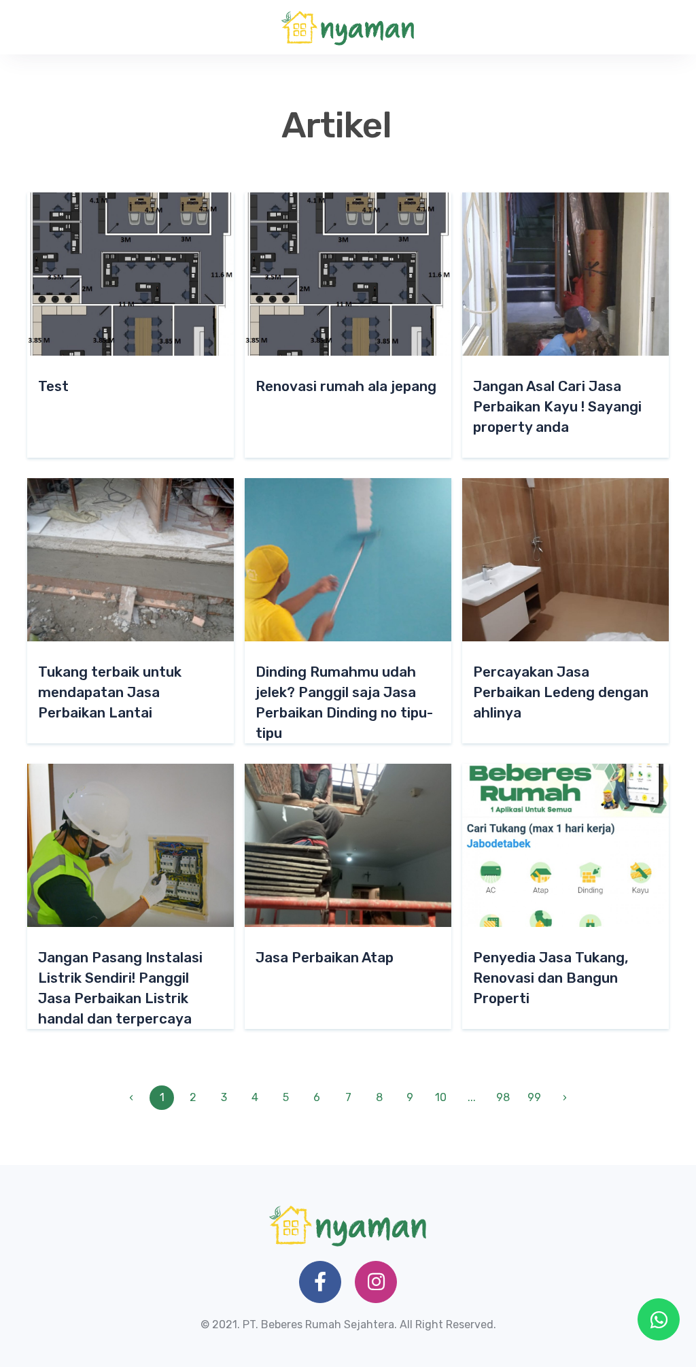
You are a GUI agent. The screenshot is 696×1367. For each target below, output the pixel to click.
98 (503, 1097)
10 (441, 1097)
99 (534, 1097)
